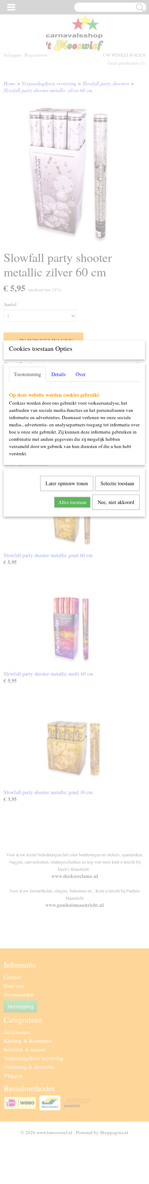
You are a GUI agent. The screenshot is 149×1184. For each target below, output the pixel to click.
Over (81, 374)
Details (58, 374)
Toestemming (27, 374)
